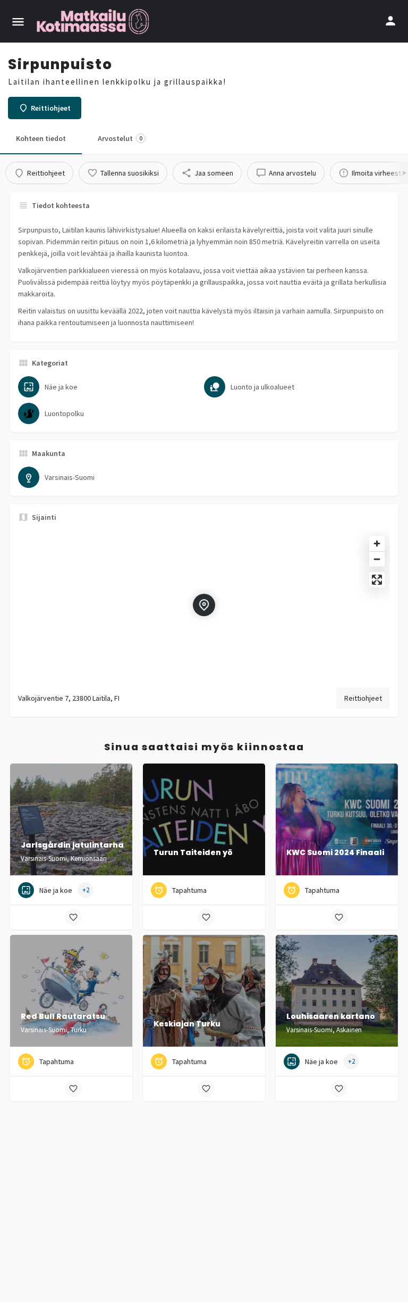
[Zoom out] (377, 559)
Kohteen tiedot (41, 138)
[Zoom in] (377, 543)
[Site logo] (94, 21)
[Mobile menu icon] (18, 21)
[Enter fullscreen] (377, 579)
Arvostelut (120, 138)
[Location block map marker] (204, 605)
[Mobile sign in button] (390, 21)
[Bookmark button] (73, 917)
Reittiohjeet (363, 698)
